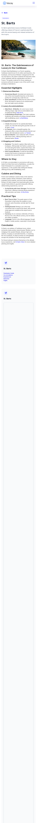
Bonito (17, 138)
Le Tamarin (27, 133)
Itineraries (6, 278)
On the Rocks (25, 192)
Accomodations (8, 275)
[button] (33, 3)
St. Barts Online (20, 242)
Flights (5, 280)
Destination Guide (9, 273)
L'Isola (12, 127)
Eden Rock (20, 112)
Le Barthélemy (24, 118)
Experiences (7, 277)
